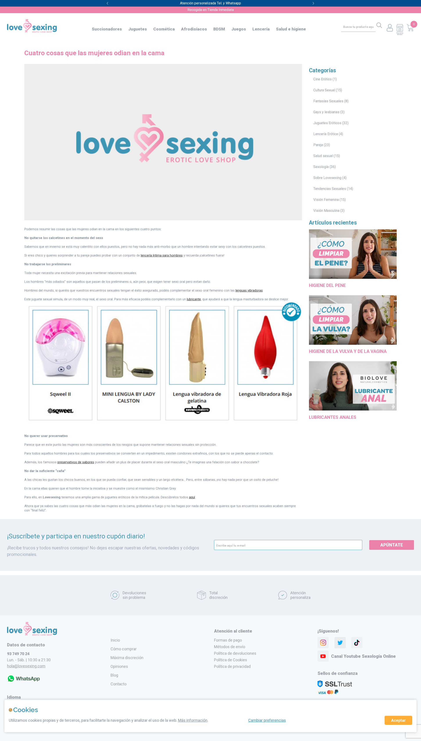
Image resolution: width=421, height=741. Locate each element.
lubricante (194, 299)
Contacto (119, 684)
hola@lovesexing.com (26, 666)
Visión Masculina (326, 211)
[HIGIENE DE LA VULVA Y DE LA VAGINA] (353, 345)
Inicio (115, 640)
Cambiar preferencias (267, 720)
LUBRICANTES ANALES (332, 417)
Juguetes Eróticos (327, 123)
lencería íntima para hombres (162, 255)
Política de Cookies (230, 660)
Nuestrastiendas (399, 33)
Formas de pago (228, 640)
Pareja (318, 145)
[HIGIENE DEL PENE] (353, 279)
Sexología (321, 167)
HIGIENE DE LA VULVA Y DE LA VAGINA (348, 351)
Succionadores (107, 29)
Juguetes (137, 29)
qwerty (313, 3)
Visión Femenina (326, 200)
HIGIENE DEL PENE (327, 285)
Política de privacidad (232, 666)
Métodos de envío (229, 646)
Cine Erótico (322, 79)
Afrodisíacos (194, 29)
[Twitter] (340, 642)
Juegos (238, 29)
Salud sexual (323, 156)
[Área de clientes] (390, 28)
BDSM (219, 29)
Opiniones (119, 666)
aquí (192, 497)
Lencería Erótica (325, 134)
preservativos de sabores (75, 462)
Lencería (261, 29)
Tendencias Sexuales (329, 189)
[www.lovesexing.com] (32, 634)
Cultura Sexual (324, 90)
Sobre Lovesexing (327, 178)
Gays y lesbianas (326, 112)
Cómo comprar (124, 649)
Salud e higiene (291, 29)
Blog (114, 675)
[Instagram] (323, 642)
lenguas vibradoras (249, 290)
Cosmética (164, 29)
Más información (192, 720)
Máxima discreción (127, 657)
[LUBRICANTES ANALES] (353, 411)
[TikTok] (357, 642)
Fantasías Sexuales (328, 101)
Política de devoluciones (235, 653)
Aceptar (398, 720)
